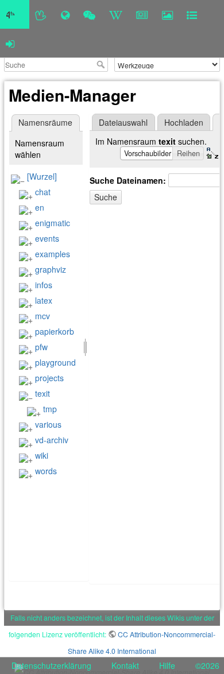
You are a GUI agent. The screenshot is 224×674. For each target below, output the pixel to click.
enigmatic (52, 222)
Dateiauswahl (123, 122)
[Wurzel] (42, 176)
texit (42, 393)
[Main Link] (14, 14)
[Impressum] (192, 14)
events (47, 238)
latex (43, 300)
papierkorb (54, 331)
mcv (42, 315)
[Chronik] (65, 14)
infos (43, 284)
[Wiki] (115, 14)
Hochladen (183, 122)
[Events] (89, 14)
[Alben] (167, 14)
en (39, 207)
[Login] (10, 43)
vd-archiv (51, 440)
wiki (41, 455)
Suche (101, 64)
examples (52, 253)
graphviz (50, 269)
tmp (50, 409)
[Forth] (41, 14)
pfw (41, 347)
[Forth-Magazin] (142, 14)
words (46, 471)
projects (49, 378)
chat (43, 191)
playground (55, 362)
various (48, 424)
